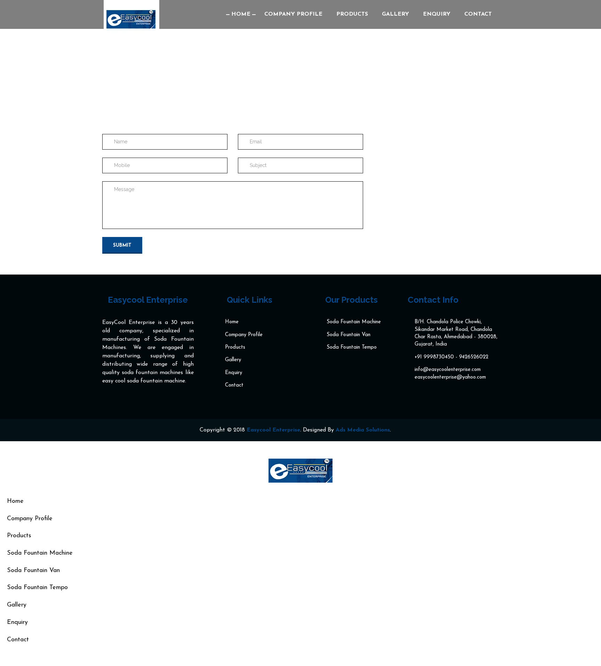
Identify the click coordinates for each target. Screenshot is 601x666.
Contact (478, 14)
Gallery (395, 14)
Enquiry (436, 14)
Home (240, 14)
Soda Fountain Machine (354, 322)
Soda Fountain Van (348, 335)
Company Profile (293, 14)
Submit (122, 245)
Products (352, 14)
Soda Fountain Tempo (352, 347)
